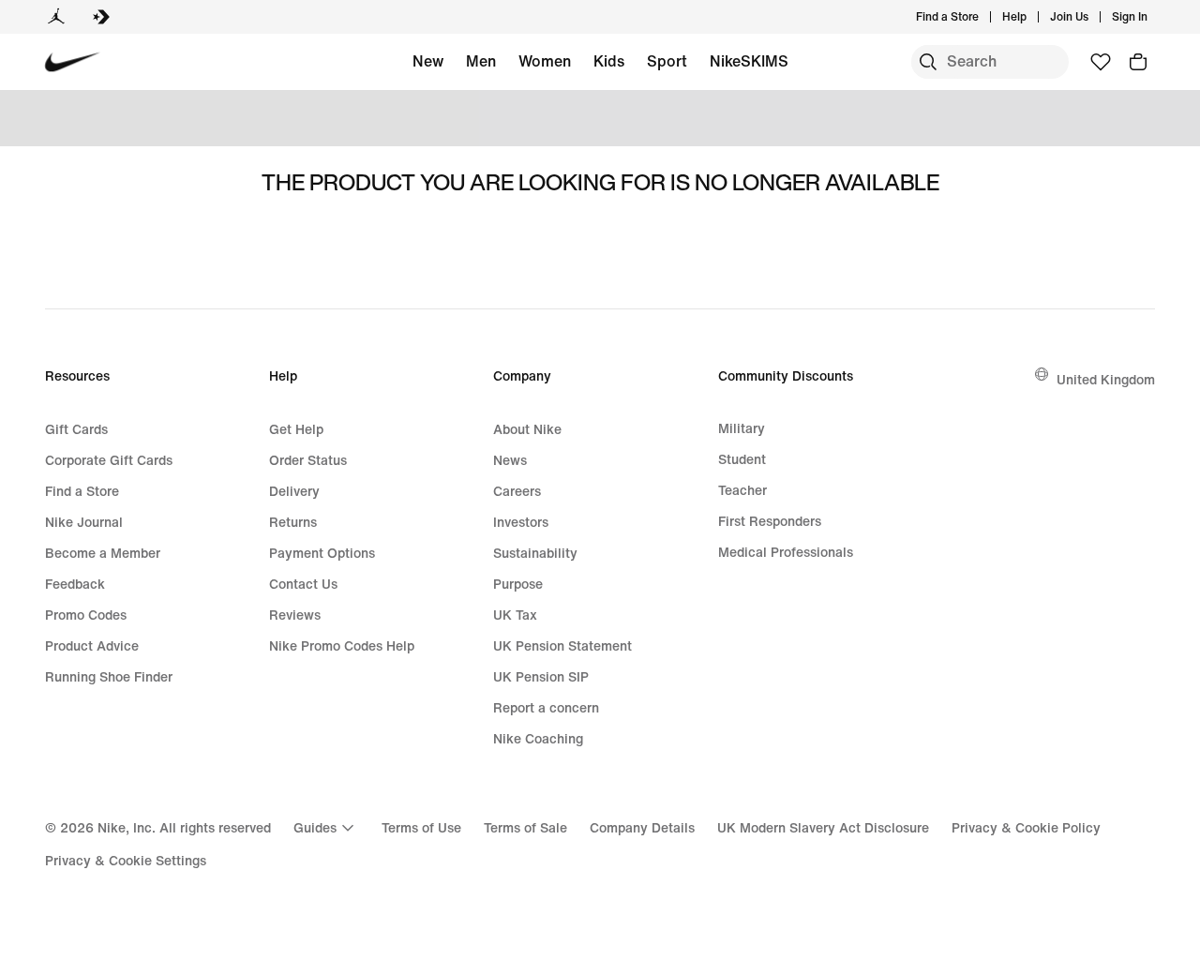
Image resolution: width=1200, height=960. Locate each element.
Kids (608, 61)
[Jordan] (56, 17)
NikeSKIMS (749, 61)
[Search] (928, 62)
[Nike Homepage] (72, 62)
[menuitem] (1032, 17)
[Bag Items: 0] (1138, 62)
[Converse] (101, 17)
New (427, 61)
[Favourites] (1101, 62)
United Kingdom (1106, 379)
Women (544, 61)
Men (481, 61)
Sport (667, 61)
